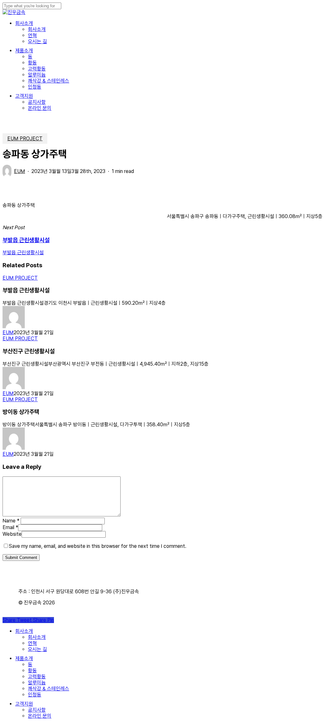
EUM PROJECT (25, 139)
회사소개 (24, 631)
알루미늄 (37, 683)
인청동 (34, 695)
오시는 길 (37, 649)
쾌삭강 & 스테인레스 (48, 689)
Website (12, 534)
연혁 (32, 643)
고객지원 (24, 704)
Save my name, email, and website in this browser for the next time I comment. (97, 546)
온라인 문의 (39, 716)
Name (11, 521)
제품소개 (24, 658)
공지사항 (37, 710)
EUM (19, 171)
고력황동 (37, 677)
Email (10, 527)
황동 (32, 671)
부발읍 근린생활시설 (23, 252)
